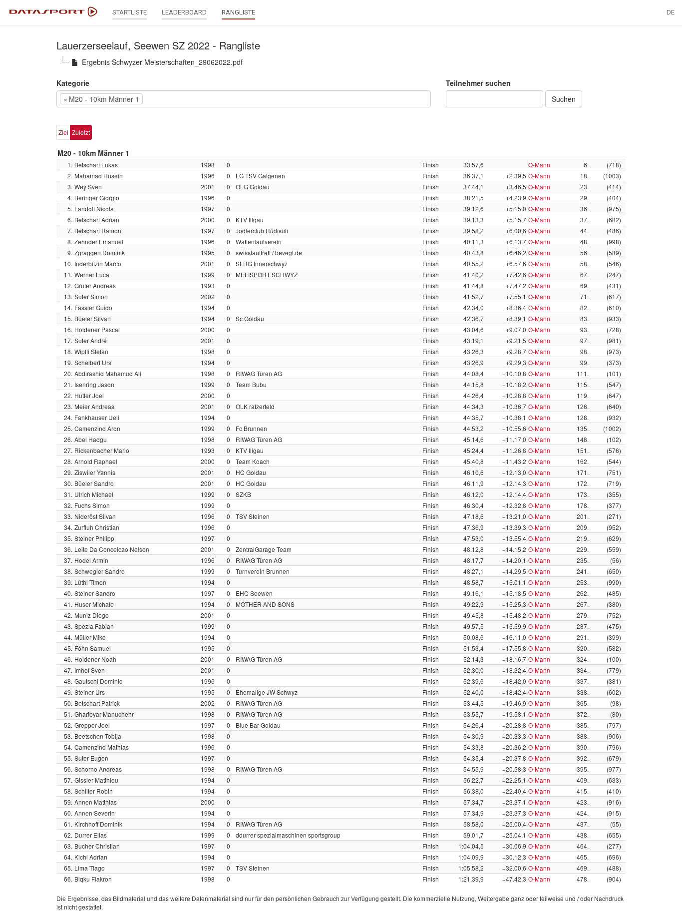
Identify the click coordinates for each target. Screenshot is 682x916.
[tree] (341, 62)
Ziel (63, 132)
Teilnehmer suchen (478, 83)
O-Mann (539, 164)
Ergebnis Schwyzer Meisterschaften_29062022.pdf (162, 62)
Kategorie (72, 83)
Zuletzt (81, 132)
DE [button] (671, 12)
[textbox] (160, 99)
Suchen (564, 99)
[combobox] (243, 98)
